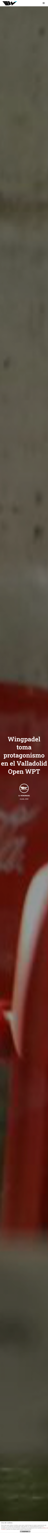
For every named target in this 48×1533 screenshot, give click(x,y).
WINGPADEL (25, 796)
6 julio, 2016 (24, 799)
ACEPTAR (25, 1531)
